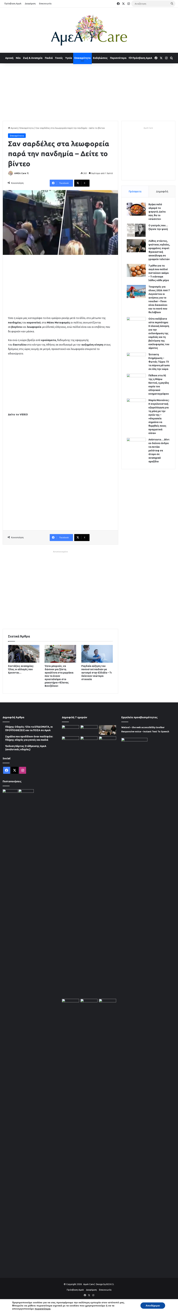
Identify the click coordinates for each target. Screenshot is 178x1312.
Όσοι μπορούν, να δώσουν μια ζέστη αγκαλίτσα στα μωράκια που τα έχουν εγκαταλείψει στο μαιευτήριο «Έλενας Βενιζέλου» (59, 676)
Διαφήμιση (30, 3)
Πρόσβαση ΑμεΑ (12, 3)
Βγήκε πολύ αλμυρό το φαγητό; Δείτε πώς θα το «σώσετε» (157, 211)
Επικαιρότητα (82, 58)
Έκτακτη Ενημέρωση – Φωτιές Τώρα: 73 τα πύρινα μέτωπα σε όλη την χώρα (159, 361)
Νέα (18, 58)
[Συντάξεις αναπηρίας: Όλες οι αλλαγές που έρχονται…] (23, 654)
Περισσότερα (118, 58)
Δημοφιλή (162, 191)
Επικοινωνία (45, 3)
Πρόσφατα (135, 191)
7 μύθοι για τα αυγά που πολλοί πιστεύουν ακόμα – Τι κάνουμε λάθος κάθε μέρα (158, 273)
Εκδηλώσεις (100, 58)
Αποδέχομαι (153, 1305)
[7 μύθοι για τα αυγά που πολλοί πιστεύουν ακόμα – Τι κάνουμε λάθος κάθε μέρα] (136, 270)
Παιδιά (49, 58)
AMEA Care (20, 173)
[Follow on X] (28, 173)
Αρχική (9, 58)
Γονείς (59, 58)
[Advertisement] (89, 91)
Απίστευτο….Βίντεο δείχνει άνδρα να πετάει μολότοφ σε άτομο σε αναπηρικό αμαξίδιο (158, 450)
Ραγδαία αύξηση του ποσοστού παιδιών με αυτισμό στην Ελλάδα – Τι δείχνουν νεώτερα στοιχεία (96, 673)
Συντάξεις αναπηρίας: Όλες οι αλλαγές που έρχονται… (21, 669)
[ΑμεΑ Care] (89, 30)
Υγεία (68, 58)
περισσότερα (42, 1308)
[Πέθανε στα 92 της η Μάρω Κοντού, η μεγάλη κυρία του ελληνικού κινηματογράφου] (136, 380)
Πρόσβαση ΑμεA (142, 58)
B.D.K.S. (110, 1284)
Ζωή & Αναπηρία (32, 58)
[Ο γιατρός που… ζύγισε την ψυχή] (136, 230)
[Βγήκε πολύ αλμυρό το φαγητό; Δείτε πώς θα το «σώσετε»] (136, 209)
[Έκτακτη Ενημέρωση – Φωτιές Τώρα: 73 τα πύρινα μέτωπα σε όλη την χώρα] (136, 359)
